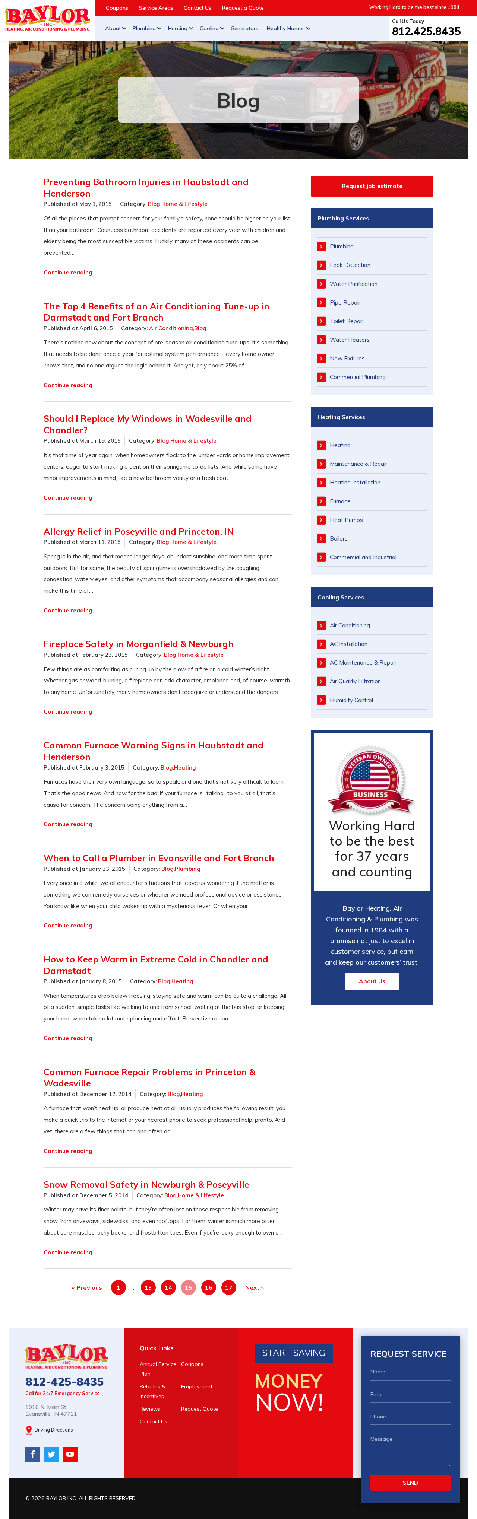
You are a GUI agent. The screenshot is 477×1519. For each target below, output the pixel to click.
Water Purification (354, 283)
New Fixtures (347, 358)
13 (148, 1287)
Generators (244, 28)
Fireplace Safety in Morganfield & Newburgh (139, 643)
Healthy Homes (286, 28)
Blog (154, 203)
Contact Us (197, 7)
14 (168, 1287)
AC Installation (348, 643)
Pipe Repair (345, 302)
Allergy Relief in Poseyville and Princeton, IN (139, 531)
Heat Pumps (346, 519)
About (113, 28)
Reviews (150, 1408)
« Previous (87, 1287)
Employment (196, 1386)
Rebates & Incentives (152, 1391)
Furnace (340, 501)
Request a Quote (243, 7)
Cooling (209, 28)
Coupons (117, 7)
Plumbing (144, 28)
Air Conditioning (171, 328)
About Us (372, 981)
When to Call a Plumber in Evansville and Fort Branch (159, 857)
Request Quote (199, 1408)
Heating (177, 28)
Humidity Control (351, 700)
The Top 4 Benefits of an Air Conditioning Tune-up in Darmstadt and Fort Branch (156, 311)
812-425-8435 (64, 1382)
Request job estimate (372, 186)
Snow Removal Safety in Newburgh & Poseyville (146, 1184)
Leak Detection (350, 264)
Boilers (339, 538)
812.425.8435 (426, 31)
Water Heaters (350, 339)
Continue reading (68, 272)
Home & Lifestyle (184, 203)
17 (229, 1287)
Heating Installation (355, 482)
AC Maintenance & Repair (363, 662)
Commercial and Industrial (363, 557)
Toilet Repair (346, 321)
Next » (254, 1287)
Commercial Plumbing (358, 376)
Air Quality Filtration (355, 681)
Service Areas (156, 7)
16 (208, 1287)
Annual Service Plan (158, 1369)
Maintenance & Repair (358, 463)
